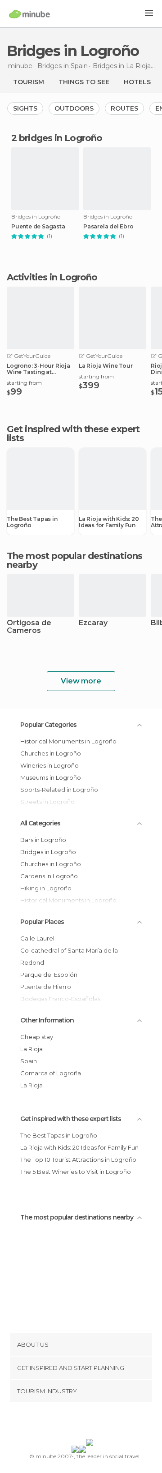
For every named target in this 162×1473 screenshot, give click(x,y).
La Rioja (31, 1048)
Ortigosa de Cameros (29, 627)
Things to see (83, 82)
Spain (28, 1061)
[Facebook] (67, 1422)
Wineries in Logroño (49, 765)
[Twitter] (79, 1422)
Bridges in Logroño (48, 851)
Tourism (28, 82)
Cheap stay (36, 1036)
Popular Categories (48, 725)
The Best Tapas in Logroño (32, 522)
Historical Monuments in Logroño (68, 741)
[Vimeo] (90, 1422)
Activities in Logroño (52, 277)
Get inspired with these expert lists (70, 1119)
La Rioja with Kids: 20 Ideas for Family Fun (109, 522)
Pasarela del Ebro (108, 226)
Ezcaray (93, 623)
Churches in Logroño (50, 753)
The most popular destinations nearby (74, 560)
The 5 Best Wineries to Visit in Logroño (75, 1171)
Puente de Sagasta (38, 226)
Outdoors (74, 108)
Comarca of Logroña (50, 1073)
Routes (124, 108)
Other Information (47, 1020)
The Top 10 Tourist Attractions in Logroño (78, 1159)
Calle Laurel (37, 938)
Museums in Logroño (50, 777)
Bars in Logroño (43, 839)
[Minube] (29, 14)
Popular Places (42, 922)
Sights (25, 108)
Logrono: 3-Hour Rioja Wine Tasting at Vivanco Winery (38, 369)
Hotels (137, 82)
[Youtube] (102, 1422)
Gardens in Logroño (49, 876)
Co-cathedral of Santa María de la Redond (69, 956)
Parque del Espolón (48, 974)
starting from (24, 382)
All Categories (40, 823)
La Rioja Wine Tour (105, 366)
